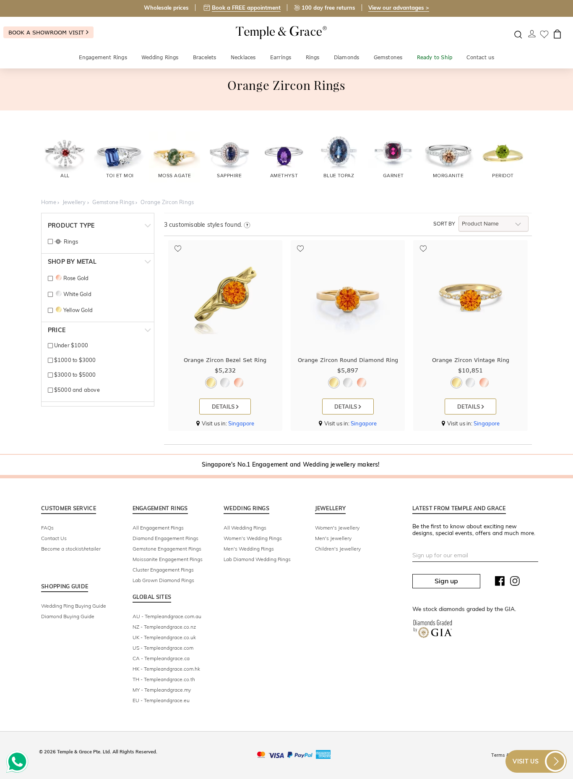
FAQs (47, 528)
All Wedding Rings (245, 528)
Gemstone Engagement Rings (167, 549)
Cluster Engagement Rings (163, 570)
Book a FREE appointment (246, 7)
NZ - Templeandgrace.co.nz (164, 627)
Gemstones (388, 57)
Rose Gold (76, 278)
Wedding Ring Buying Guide (73, 606)
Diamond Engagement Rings (165, 538)
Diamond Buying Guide (67, 616)
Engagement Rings (103, 57)
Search (518, 35)
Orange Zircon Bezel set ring (225, 360)
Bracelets (204, 57)
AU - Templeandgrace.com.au (167, 616)
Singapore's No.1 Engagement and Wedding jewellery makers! (290, 464)
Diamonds (346, 57)
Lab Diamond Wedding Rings (257, 559)
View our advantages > (398, 7)
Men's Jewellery (333, 538)
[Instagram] (515, 583)
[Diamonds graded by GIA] (432, 630)
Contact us (480, 57)
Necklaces (243, 57)
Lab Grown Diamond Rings (163, 580)
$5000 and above (76, 389)
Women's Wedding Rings (253, 538)
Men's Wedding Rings (249, 549)
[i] (247, 225)
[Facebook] (500, 583)
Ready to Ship (435, 57)
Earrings (281, 57)
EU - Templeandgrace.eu (161, 700)
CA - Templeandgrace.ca (161, 658)
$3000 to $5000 (74, 374)
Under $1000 (70, 345)
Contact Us (54, 538)
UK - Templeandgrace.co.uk (164, 637)
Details (224, 406)
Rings (313, 57)
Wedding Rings (160, 57)
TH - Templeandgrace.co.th (164, 679)
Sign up (446, 581)
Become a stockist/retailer (71, 549)
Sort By (444, 223)
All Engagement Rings (158, 528)
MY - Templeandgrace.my (162, 690)
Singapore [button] (241, 423)
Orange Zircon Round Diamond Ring (348, 360)
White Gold (77, 294)
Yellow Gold (78, 310)
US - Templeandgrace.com (163, 648)
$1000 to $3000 (74, 360)
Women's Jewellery (337, 528)
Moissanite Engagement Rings (168, 559)
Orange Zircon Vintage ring (470, 360)
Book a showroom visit (47, 32)
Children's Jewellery (338, 549)
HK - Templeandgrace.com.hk (166, 669)
